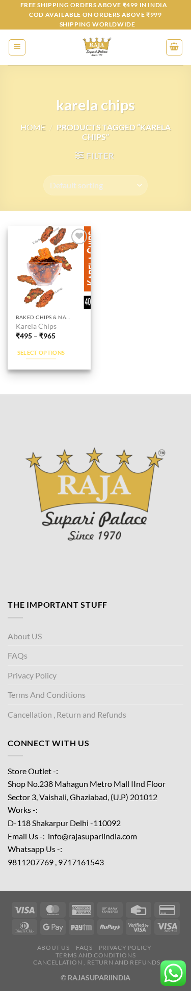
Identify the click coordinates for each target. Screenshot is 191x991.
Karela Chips (36, 326)
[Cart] (174, 47)
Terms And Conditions (47, 694)
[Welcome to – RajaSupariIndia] (96, 47)
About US (25, 636)
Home (32, 127)
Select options (41, 352)
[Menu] (17, 47)
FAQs (18, 655)
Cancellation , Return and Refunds (67, 714)
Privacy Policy (32, 675)
